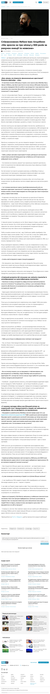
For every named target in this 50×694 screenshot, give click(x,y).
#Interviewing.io (13, 606)
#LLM (5, 55)
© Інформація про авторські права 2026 (10, 688)
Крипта (32, 679)
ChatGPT (22, 674)
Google (12, 676)
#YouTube (26, 55)
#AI (2, 55)
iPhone (31, 676)
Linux (41, 676)
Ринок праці (23, 681)
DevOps (41, 674)
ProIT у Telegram (17, 517)
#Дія (6, 584)
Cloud (31, 674)
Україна (41, 681)
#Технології (34, 591)
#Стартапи (14, 53)
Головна (3, 6)
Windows (42, 678)
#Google (13, 576)
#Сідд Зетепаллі (35, 576)
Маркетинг (42, 679)
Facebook (2, 669)
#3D (8, 591)
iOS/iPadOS (23, 676)
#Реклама (31, 55)
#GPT (14, 55)
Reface (3, 58)
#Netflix (37, 53)
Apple (12, 674)
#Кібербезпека (8, 576)
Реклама (13, 681)
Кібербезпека (14, 679)
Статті (8, 6)
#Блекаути (34, 599)
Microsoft (13, 678)
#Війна (6, 599)
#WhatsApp (19, 55)
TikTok (31, 678)
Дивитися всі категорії (33, 684)
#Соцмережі (43, 53)
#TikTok (32, 53)
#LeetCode (7, 606)
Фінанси (3, 683)
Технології (32, 681)
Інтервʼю (3, 679)
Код (21, 679)
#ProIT (33, 606)
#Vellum (40, 576)
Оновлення (3, 681)
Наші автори (33, 662)
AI (1, 674)
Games (2, 676)
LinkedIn (4, 669)
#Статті (2, 53)
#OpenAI (10, 55)
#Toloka (36, 606)
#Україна (37, 55)
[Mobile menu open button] (10, 2)
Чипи (22, 683)
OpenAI (22, 678)
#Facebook (26, 53)
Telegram (6, 669)
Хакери (12, 683)
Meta (2, 678)
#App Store (20, 53)
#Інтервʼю (8, 53)
